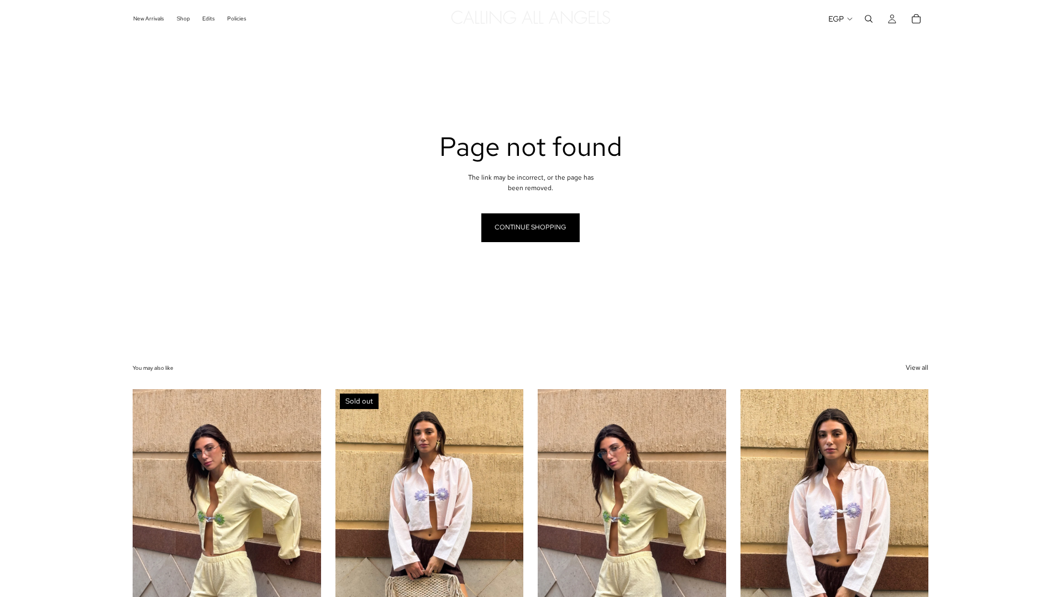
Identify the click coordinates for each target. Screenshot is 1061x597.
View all (917, 367)
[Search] (869, 19)
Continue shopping (530, 227)
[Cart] (916, 19)
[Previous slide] (149, 507)
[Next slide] (304, 507)
